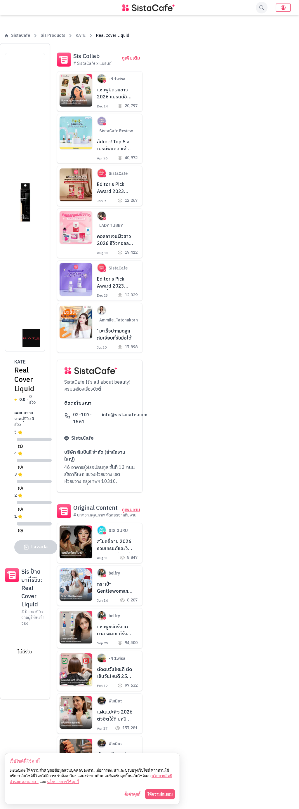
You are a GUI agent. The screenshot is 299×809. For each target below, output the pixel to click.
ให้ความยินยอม (160, 794)
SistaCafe (20, 36)
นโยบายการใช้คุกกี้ (63, 781)
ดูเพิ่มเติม (131, 58)
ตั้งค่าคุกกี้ (132, 794)
